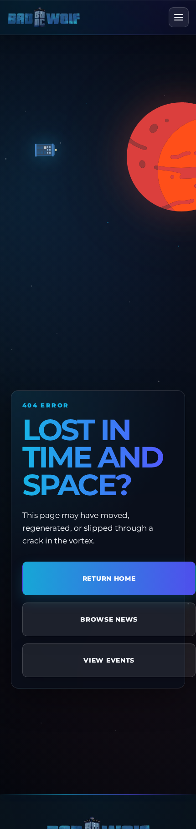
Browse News (109, 619)
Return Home (109, 578)
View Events (108, 660)
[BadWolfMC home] (43, 17)
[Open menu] (179, 17)
